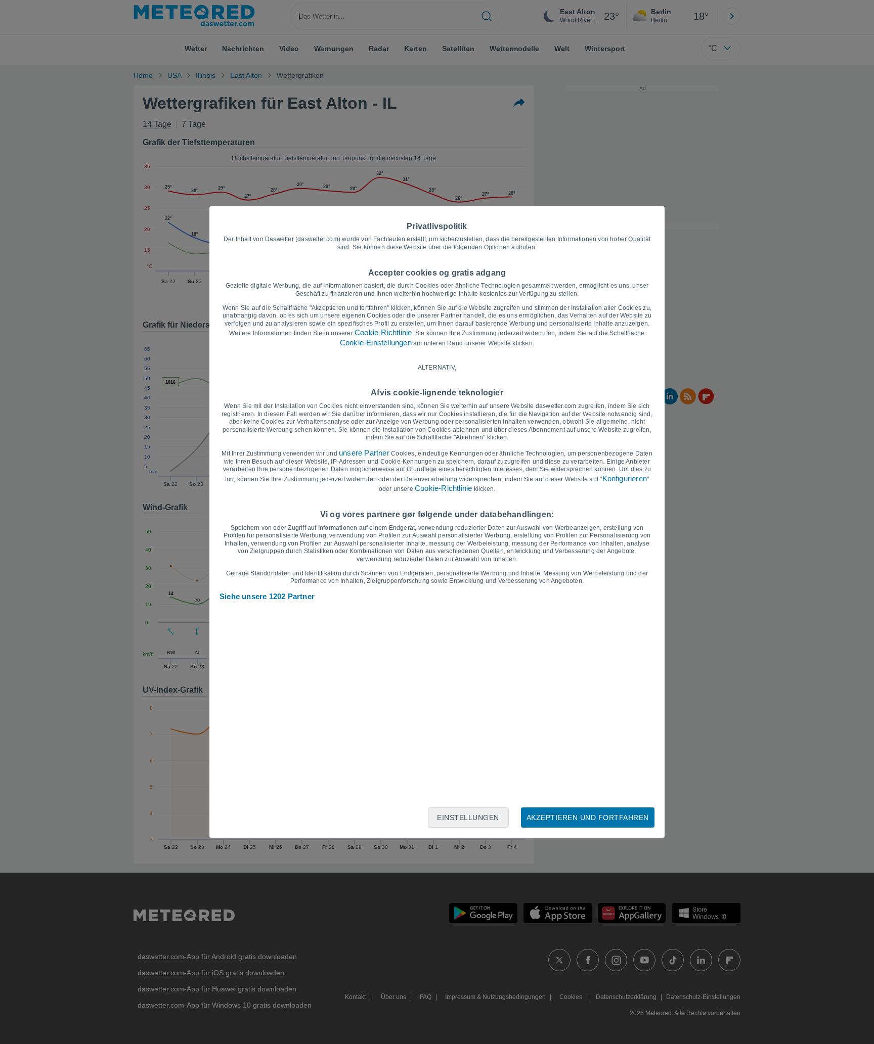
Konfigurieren (624, 478)
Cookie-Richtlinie (383, 332)
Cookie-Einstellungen (376, 342)
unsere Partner (364, 452)
